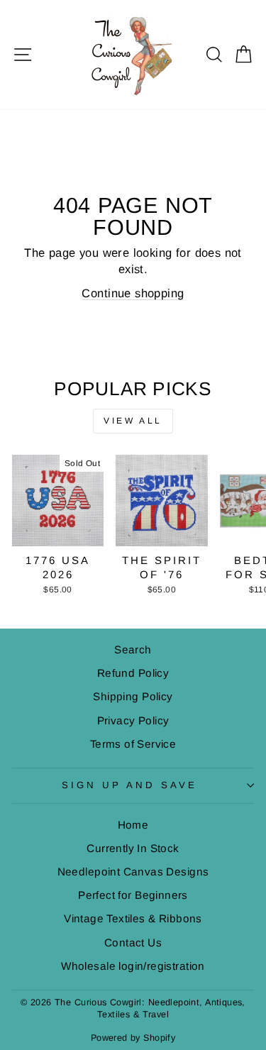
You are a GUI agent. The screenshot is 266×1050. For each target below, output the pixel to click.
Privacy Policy (133, 720)
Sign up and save (129, 785)
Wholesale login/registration (133, 966)
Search (132, 649)
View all (133, 421)
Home (133, 825)
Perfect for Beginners (133, 895)
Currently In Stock (133, 848)
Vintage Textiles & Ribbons (133, 918)
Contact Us (133, 942)
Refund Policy (133, 673)
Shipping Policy (132, 696)
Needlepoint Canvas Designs (133, 872)
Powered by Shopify (133, 1038)
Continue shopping (133, 293)
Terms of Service (133, 744)
